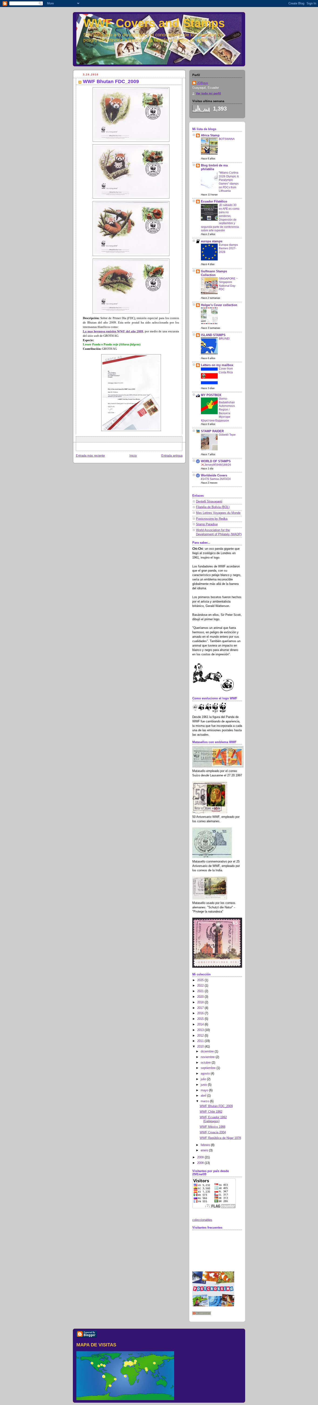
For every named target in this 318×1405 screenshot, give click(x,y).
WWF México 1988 (212, 1127)
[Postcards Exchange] (213, 1305)
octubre (206, 1062)
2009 (201, 1157)
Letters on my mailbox (217, 365)
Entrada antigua (172, 455)
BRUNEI (224, 338)
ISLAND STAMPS (213, 335)
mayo (205, 1090)
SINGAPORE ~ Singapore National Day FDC (228, 284)
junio (204, 1084)
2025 (201, 980)
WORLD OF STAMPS (216, 461)
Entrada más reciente (90, 455)
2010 (201, 1046)
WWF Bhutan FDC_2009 (216, 1106)
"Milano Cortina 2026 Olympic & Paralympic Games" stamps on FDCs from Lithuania (229, 181)
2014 (201, 1024)
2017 (201, 1008)
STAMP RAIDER (212, 431)
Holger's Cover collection (219, 305)
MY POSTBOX (211, 395)
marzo (205, 1101)
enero (205, 1150)
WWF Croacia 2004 (213, 1132)
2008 (201, 1163)
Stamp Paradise (207, 524)
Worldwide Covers (214, 475)
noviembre (208, 1057)
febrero (206, 1145)
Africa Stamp (210, 135)
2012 (201, 1035)
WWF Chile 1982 (211, 1111)
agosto (206, 1073)
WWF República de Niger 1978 (220, 1138)
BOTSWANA (227, 139)
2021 (201, 991)
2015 (201, 1019)
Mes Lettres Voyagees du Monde (218, 513)
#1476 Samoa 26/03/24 (216, 479)
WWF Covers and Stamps (154, 23)
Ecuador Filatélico (214, 201)
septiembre (209, 1068)
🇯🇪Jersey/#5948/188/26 (216, 464)
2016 (201, 1013)
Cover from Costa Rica (226, 370)
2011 (201, 1041)
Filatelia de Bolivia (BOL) (213, 507)
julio (204, 1079)
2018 (201, 1002)
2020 (201, 996)
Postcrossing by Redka (211, 518)
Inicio (133, 455)
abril (204, 1095)
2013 (201, 1030)
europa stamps (211, 241)
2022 (201, 985)
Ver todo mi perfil (208, 93)
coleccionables (202, 1220)
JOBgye (202, 83)
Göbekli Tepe (227, 434)
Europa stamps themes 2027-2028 (228, 248)
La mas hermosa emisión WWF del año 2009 (113, 331)
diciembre (208, 1051)
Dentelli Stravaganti (209, 501)
